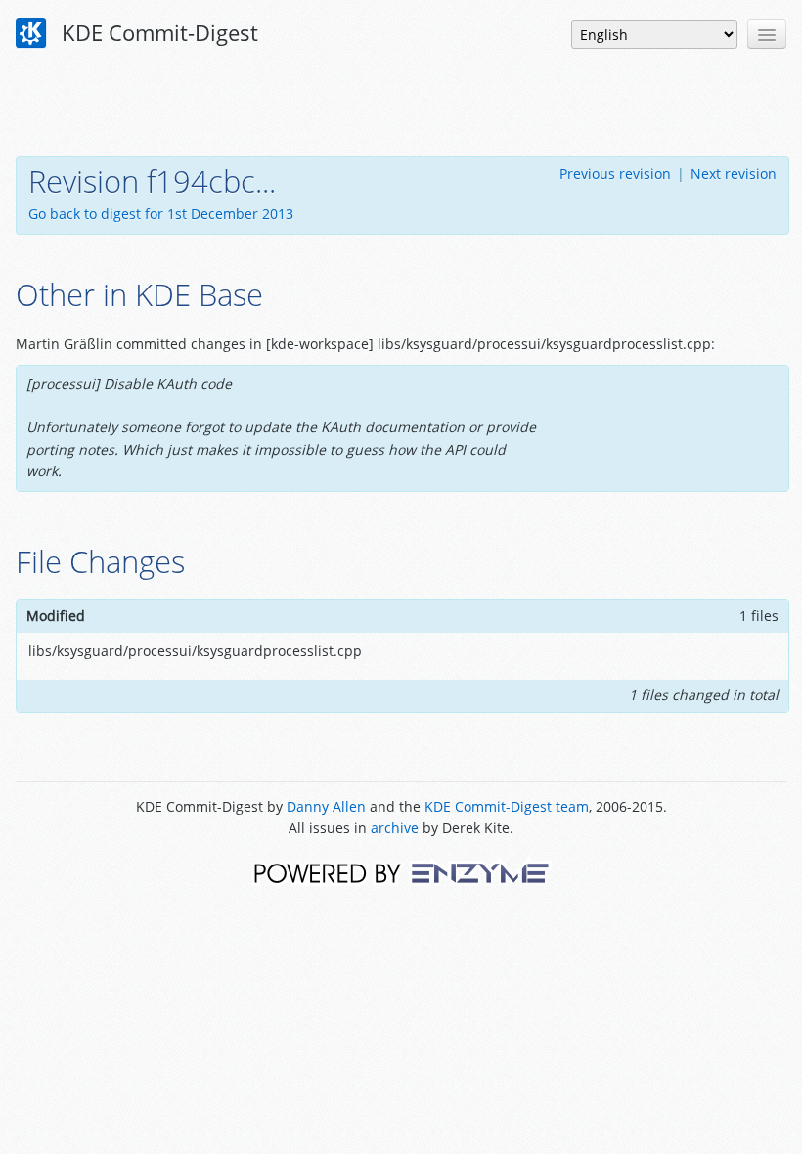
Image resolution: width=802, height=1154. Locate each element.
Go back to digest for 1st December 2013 (160, 213)
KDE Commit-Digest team (506, 806)
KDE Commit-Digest (157, 32)
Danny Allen (326, 806)
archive (395, 828)
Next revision (734, 173)
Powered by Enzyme (401, 872)
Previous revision (615, 173)
